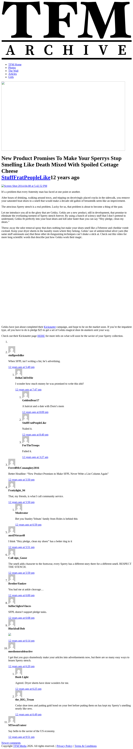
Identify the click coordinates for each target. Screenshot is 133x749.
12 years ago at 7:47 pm (28, 389)
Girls (11, 77)
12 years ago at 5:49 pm (21, 367)
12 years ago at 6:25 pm (28, 688)
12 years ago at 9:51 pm (21, 736)
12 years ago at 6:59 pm (28, 524)
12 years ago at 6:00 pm (21, 595)
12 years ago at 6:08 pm (21, 617)
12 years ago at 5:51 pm (21, 547)
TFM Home (14, 64)
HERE (41, 335)
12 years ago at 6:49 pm (28, 714)
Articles (12, 73)
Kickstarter (50, 326)
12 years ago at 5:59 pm (21, 572)
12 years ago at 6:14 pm (21, 640)
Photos (12, 67)
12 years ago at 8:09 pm (35, 412)
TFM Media (19, 745)
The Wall (13, 70)
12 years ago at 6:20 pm (21, 666)
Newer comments (11, 742)
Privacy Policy (65, 745)
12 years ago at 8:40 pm (35, 434)
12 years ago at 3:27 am (35, 457)
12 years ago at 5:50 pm (21, 479)
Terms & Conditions (85, 745)
